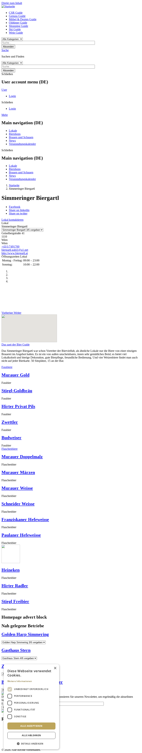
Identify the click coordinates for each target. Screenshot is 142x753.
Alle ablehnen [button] (31, 735)
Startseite (14, 185)
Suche (5, 50)
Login (12, 96)
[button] (31, 743)
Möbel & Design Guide (22, 19)
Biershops (15, 134)
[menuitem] (75, 12)
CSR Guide (16, 12)
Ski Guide (15, 29)
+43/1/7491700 (10, 246)
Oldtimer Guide (18, 22)
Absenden (8, 46)
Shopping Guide (18, 26)
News (12, 140)
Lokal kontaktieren (12, 219)
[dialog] (31, 706)
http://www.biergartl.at (14, 253)
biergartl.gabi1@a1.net (14, 249)
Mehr (4, 114)
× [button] (55, 668)
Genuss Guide (17, 16)
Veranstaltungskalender (22, 143)
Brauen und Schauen (21, 137)
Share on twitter (18, 213)
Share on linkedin (19, 210)
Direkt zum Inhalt (11, 3)
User (4, 89)
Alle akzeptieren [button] (31, 725)
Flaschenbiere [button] (9, 448)
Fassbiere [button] (6, 367)
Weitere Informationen (19, 681)
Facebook (14, 206)
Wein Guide (16, 32)
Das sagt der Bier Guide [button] (15, 344)
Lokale (13, 130)
